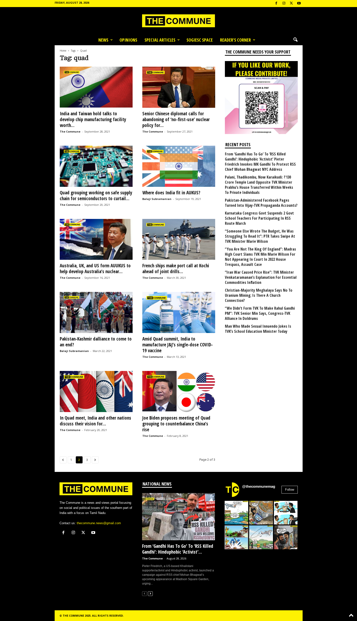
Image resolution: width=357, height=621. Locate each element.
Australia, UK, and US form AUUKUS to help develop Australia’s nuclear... (95, 268)
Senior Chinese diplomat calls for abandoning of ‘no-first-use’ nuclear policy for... (176, 119)
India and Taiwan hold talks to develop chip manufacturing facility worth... (93, 119)
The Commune (70, 131)
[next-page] (150, 593)
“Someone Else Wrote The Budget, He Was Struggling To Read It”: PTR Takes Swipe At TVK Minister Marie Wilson (260, 236)
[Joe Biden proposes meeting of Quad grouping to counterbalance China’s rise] (178, 391)
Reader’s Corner (235, 40)
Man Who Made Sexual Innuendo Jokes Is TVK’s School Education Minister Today (258, 329)
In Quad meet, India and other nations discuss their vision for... (95, 421)
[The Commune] (178, 20)
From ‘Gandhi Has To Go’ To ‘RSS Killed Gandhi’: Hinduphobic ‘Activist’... (177, 549)
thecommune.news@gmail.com (99, 523)
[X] (291, 3)
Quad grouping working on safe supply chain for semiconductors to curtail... (96, 195)
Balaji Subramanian (156, 199)
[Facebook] (276, 3)
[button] (295, 40)
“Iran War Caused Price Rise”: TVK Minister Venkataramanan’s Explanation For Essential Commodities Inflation (261, 277)
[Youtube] (299, 3)
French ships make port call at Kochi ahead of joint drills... (175, 268)
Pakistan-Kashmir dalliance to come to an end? (96, 342)
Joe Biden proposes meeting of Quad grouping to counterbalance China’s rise (176, 424)
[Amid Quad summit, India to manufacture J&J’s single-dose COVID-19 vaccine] (178, 312)
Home (63, 50)
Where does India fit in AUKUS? (171, 192)
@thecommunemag (258, 486)
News (103, 40)
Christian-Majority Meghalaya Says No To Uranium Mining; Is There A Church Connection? (258, 295)
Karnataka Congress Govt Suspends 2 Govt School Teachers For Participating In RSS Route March (259, 218)
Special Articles (159, 40)
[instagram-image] (236, 513)
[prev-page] (144, 593)
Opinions (128, 40)
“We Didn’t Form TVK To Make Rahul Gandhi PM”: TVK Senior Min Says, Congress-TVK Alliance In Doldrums (260, 313)
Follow (289, 489)
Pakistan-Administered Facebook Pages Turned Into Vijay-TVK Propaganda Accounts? (261, 203)
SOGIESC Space (200, 40)
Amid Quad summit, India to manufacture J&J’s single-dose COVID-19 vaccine (177, 345)
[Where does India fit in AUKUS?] (178, 166)
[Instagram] (284, 3)
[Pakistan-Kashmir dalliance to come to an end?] (96, 312)
